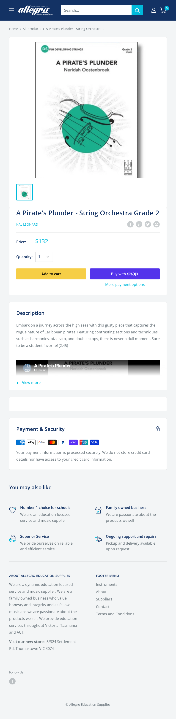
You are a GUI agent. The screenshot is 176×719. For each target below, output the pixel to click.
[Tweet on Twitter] (148, 224)
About (101, 591)
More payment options (125, 284)
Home (13, 29)
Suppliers (104, 599)
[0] (163, 10)
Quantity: (24, 256)
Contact (103, 606)
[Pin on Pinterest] (139, 224)
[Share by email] (156, 224)
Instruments (106, 584)
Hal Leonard (27, 224)
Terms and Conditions (115, 613)
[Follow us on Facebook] (12, 681)
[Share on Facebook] (130, 224)
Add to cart (51, 273)
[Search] (137, 10)
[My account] (153, 10)
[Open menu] (11, 10)
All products (32, 29)
